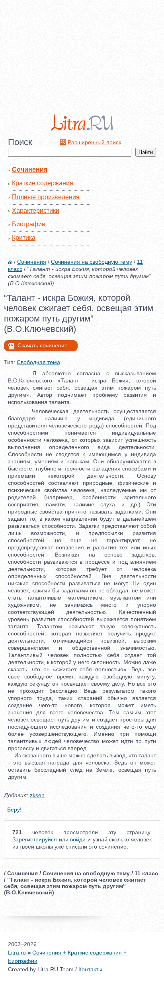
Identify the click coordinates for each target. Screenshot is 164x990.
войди (78, 839)
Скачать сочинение (43, 345)
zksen (37, 795)
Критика (23, 237)
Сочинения (29, 169)
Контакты (90, 969)
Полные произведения (46, 197)
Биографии (28, 224)
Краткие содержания (42, 183)
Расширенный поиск (94, 142)
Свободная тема (38, 362)
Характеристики (35, 210)
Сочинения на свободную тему (91, 262)
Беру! (14, 809)
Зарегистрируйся (34, 839)
